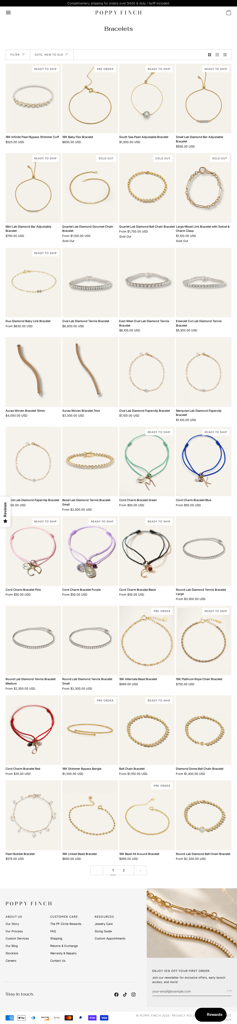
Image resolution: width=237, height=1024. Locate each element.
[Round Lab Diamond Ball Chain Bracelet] (203, 815)
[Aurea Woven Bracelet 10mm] (33, 372)
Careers (11, 960)
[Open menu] (12, 12)
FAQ (53, 931)
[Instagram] (133, 995)
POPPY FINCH (150, 1015)
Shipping (56, 938)
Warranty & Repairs (63, 953)
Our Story (12, 924)
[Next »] (140, 870)
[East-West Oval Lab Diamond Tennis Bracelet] (147, 282)
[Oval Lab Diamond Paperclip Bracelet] (147, 372)
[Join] (227, 990)
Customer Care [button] (64, 916)
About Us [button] (14, 916)
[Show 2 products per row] (210, 55)
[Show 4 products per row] (226, 55)
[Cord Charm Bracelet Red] (33, 730)
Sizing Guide (103, 931)
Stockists (12, 953)
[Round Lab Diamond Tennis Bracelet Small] (90, 640)
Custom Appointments (110, 938)
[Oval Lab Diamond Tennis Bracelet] (90, 282)
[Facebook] (116, 995)
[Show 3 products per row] (217, 55)
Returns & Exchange (64, 946)
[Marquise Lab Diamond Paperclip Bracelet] (203, 372)
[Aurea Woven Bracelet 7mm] (90, 372)
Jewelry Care (104, 924)
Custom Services (17, 938)
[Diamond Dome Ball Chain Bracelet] (203, 730)
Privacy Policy (185, 1015)
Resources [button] (104, 916)
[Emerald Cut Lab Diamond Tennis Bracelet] (203, 282)
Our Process (14, 931)
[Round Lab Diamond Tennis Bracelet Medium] (33, 640)
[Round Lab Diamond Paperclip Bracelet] (33, 461)
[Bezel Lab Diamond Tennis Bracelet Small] (90, 461)
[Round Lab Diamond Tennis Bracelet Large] (203, 551)
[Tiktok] (125, 995)
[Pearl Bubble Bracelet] (33, 815)
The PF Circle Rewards (65, 924)
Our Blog (12, 946)
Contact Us (57, 960)
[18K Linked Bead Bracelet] (90, 815)
